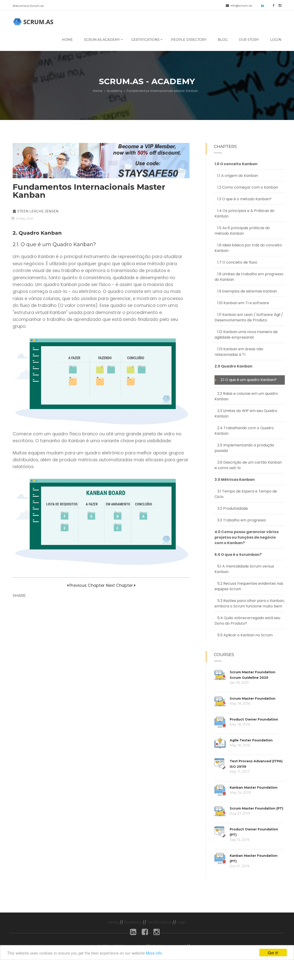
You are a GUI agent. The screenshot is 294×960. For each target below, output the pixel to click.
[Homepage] (34, 21)
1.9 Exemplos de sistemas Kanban (246, 291)
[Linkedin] (133, 933)
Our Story (249, 40)
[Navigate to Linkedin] (261, 5)
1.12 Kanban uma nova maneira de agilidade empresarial (246, 334)
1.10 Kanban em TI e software (242, 303)
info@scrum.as (241, 6)
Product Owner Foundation (254, 719)
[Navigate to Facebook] (271, 5)
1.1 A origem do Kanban (236, 175)
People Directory (188, 40)
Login (275, 40)
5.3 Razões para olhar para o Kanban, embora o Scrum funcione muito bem (250, 603)
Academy (114, 91)
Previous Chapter (86, 585)
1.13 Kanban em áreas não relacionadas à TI (239, 351)
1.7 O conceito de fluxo (236, 262)
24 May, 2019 (24, 218)
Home (67, 40)
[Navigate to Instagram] (278, 5)
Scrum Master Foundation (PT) (256, 808)
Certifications (145, 40)
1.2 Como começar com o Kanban (246, 187)
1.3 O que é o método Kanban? (243, 199)
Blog (223, 40)
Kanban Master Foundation (253, 787)
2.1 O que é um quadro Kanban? (247, 379)
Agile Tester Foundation (251, 740)
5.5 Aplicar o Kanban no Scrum (244, 635)
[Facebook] (145, 933)
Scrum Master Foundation (252, 698)
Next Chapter (119, 585)
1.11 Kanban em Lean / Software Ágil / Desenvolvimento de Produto (249, 317)
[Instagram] (156, 933)
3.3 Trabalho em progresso (240, 520)
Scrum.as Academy (102, 40)
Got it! (273, 952)
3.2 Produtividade (231, 508)
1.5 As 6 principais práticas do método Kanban (242, 230)
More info (154, 953)
